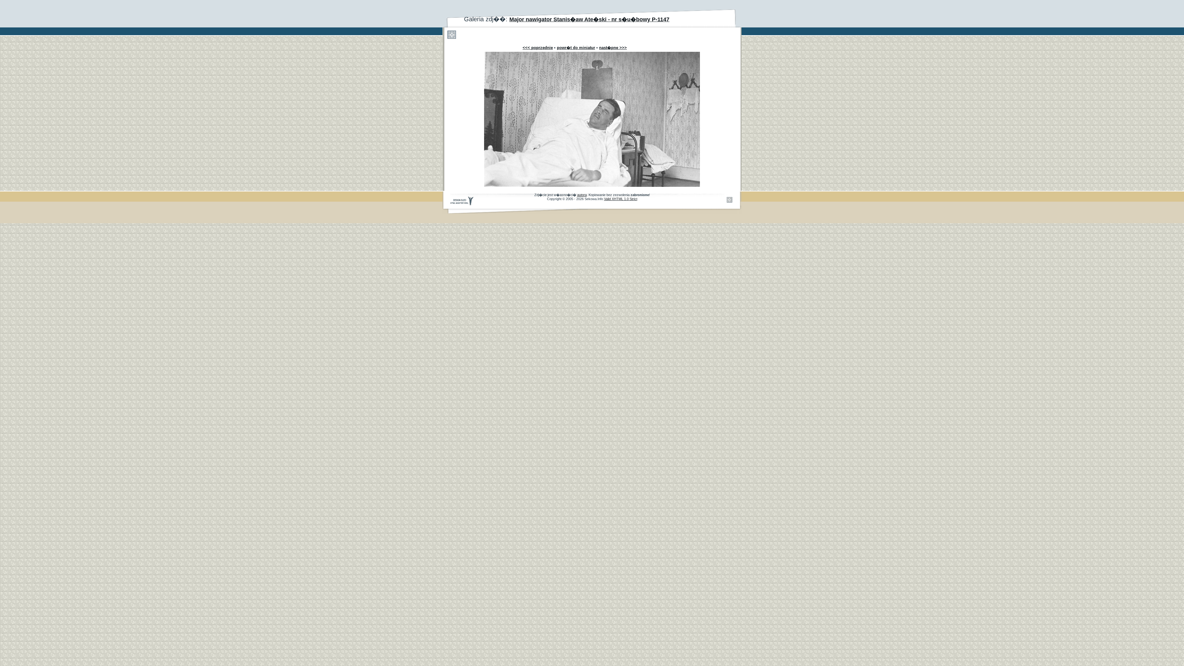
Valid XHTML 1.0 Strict (620, 199)
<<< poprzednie (538, 47)
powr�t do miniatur (576, 47)
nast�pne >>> (613, 47)
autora (582, 195)
